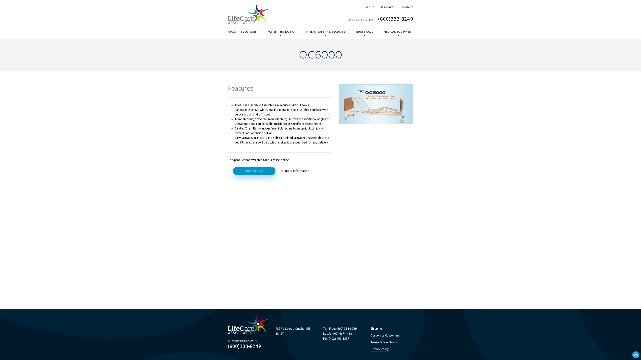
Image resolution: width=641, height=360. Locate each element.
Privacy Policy (380, 349)
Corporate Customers (385, 335)
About (369, 7)
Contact (407, 7)
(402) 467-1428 (342, 333)
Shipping (376, 328)
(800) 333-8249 (346, 328)
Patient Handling (280, 31)
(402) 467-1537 (339, 338)
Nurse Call (364, 31)
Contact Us (254, 171)
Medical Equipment (398, 31)
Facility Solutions (242, 31)
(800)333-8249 (395, 19)
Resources (388, 7)
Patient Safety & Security (325, 31)
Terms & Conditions (384, 342)
